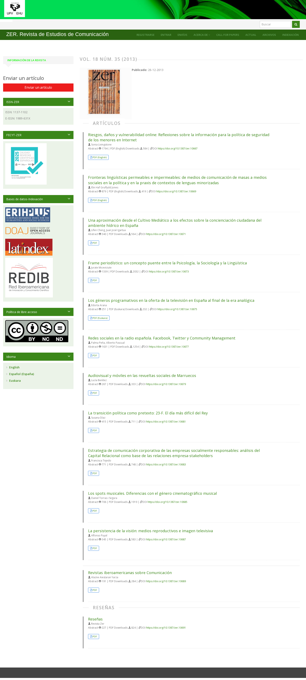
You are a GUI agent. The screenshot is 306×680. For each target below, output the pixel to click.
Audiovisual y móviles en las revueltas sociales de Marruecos (142, 375)
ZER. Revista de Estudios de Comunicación (57, 34)
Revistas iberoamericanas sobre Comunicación (130, 572)
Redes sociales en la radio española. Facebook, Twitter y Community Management (161, 338)
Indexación (290, 35)
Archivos (269, 35)
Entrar (166, 35)
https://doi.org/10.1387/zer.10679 (166, 384)
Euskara (14, 381)
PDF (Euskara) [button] (100, 317)
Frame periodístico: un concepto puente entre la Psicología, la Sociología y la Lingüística (167, 262)
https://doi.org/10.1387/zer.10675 (177, 309)
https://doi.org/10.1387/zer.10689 (166, 581)
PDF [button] (95, 242)
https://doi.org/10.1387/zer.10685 (167, 502)
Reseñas (95, 619)
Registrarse (145, 35)
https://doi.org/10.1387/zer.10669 (176, 191)
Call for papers (227, 35)
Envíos (182, 35)
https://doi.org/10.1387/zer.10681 (166, 421)
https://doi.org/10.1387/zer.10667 (178, 148)
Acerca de (201, 35)
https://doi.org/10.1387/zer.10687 (166, 539)
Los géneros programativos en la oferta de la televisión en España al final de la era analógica (171, 300)
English (14, 367)
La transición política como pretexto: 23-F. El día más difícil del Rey (148, 412)
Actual (250, 35)
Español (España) (21, 374)
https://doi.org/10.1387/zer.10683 (166, 464)
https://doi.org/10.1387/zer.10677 (169, 346)
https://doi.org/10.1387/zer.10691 (166, 627)
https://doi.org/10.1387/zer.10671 (166, 234)
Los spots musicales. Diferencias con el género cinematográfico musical (152, 493)
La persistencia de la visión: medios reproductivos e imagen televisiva (150, 530)
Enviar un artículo (38, 87)
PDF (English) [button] (100, 157)
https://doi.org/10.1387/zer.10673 (169, 271)
